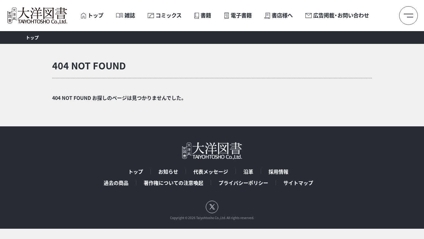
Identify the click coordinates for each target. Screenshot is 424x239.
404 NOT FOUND (89, 66)
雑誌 (129, 15)
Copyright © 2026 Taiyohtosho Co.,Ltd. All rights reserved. (212, 217)
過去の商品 (116, 182)
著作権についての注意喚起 (173, 182)
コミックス (169, 15)
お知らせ (168, 171)
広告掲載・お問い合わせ (341, 15)
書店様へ (282, 15)
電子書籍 (241, 15)
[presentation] (83, 15)
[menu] (408, 15)
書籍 (206, 15)
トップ (95, 15)
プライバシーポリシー (243, 182)
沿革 (248, 171)
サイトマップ (298, 182)
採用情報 (278, 171)
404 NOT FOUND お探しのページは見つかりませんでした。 (118, 97)
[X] (212, 207)
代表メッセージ (210, 171)
